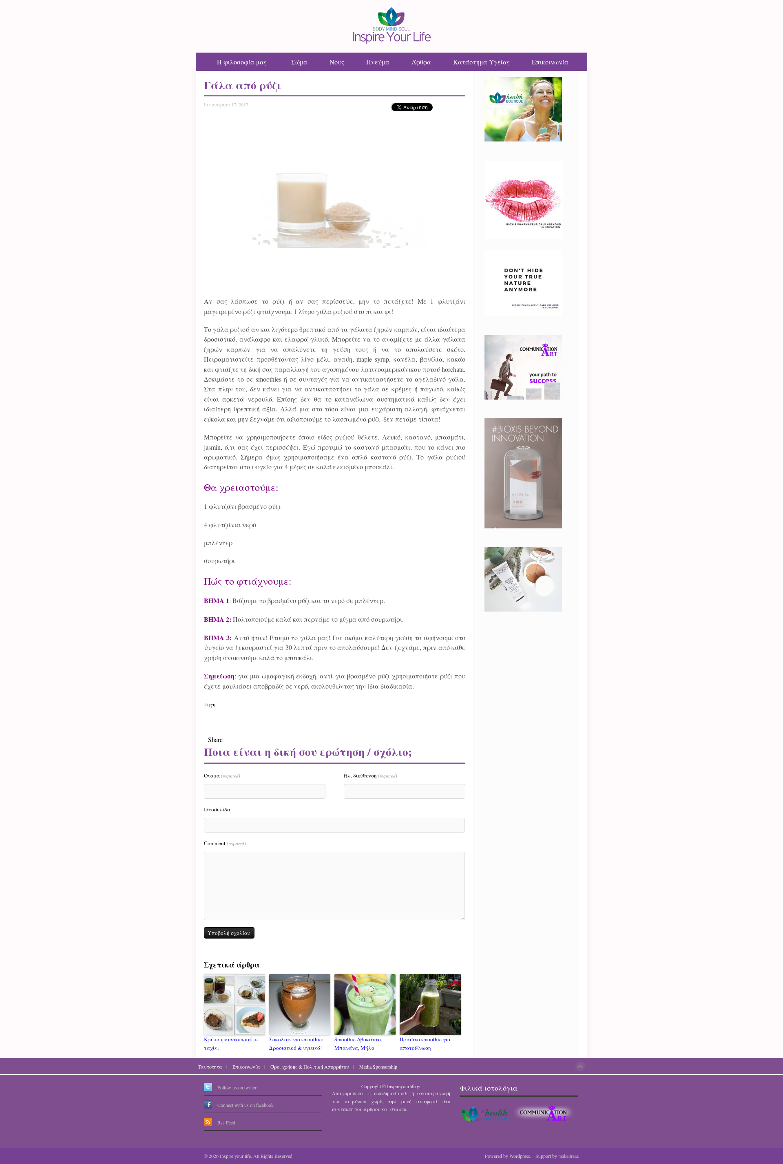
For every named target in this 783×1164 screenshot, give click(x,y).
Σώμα (299, 61)
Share (215, 739)
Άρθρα (421, 61)
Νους (337, 61)
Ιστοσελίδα (217, 809)
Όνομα (222, 775)
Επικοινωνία (550, 61)
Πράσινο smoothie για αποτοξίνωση (425, 1043)
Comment (225, 843)
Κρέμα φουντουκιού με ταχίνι (231, 1043)
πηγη (210, 704)
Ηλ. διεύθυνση (370, 775)
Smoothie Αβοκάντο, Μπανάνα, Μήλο (358, 1043)
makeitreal (568, 1156)
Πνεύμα (377, 61)
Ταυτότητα (210, 1066)
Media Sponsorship (378, 1066)
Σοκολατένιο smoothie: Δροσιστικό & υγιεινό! (296, 1043)
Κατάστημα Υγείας (481, 61)
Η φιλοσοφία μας (242, 61)
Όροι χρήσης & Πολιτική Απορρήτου (309, 1066)
